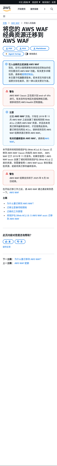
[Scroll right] (44, 9)
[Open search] (51, 9)
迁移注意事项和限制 (17, 207)
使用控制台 (27, 74)
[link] (30, 23)
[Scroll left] (15, 9)
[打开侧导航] (4, 16)
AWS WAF (14, 192)
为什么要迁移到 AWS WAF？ (21, 203)
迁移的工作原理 (14, 211)
